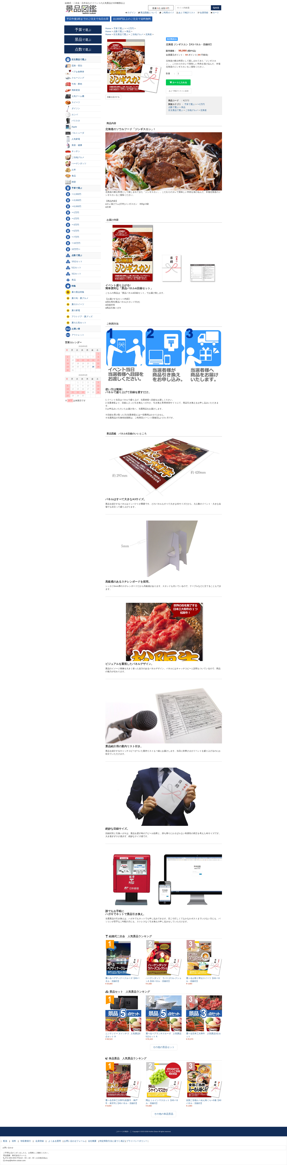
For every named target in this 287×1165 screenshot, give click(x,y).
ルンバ (74, 114)
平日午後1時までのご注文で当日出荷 (88, 18)
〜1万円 (201, 104)
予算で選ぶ (189, 104)
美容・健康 (76, 145)
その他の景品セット (163, 1047)
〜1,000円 (76, 194)
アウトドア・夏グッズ (82, 316)
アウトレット (77, 335)
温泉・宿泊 (76, 65)
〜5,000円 (76, 206)
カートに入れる (179, 82)
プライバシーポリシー (136, 1141)
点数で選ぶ (173, 107)
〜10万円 (75, 243)
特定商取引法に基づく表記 (112, 1141)
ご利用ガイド (168, 12)
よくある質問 (54, 1141)
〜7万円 (75, 237)
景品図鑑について (148, 12)
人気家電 (75, 139)
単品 (183, 107)
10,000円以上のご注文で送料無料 (132, 18)
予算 (83, 29)
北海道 (203, 110)
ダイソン (75, 108)
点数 (83, 49)
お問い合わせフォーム (74, 1141)
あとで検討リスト (186, 12)
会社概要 (92, 1141)
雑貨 (73, 182)
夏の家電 (75, 310)
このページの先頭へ (122, 1131)
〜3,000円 (76, 200)
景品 (83, 39)
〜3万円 (75, 224)
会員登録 (204, 12)
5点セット (76, 267)
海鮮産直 (75, 90)
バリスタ (75, 120)
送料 (14, 1141)
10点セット (76, 261)
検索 (217, 8)
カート (216, 12)
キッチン (75, 151)
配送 (5, 1141)
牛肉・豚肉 (76, 84)
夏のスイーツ (77, 304)
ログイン (132, 12)
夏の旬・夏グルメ (79, 298)
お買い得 (75, 329)
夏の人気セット (78, 322)
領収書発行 (25, 1141)
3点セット (76, 273)
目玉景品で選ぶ (175, 110)
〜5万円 (75, 231)
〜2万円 (75, 218)
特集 (73, 286)
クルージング (77, 78)
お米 (73, 169)
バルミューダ (77, 133)
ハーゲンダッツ (78, 163)
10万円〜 (75, 249)
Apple (74, 127)
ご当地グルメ (191, 110)
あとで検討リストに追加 (178, 91)
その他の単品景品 (163, 1114)
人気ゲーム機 (77, 96)
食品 (73, 176)
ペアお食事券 (77, 71)
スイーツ (75, 102)
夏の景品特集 (77, 292)
